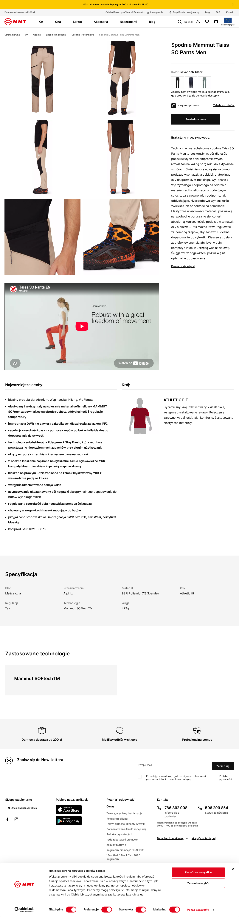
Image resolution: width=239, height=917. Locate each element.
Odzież (37, 34)
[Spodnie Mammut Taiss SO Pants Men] (177, 83)
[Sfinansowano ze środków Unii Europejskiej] (228, 22)
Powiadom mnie (195, 119)
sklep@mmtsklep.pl (203, 838)
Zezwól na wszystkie (198, 872)
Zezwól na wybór (198, 883)
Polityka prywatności (225, 777)
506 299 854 (216, 808)
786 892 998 (175, 808)
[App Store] (79, 809)
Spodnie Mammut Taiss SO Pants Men (119, 34)
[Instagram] (16, 820)
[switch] (106, 910)
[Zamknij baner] (233, 868)
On (26, 34)
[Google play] (79, 820)
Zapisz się (222, 766)
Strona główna (12, 34)
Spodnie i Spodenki (56, 34)
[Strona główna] (15, 21)
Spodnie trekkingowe (83, 34)
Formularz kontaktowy (170, 838)
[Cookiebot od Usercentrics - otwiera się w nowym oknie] (24, 910)
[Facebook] (7, 820)
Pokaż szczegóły (198, 909)
